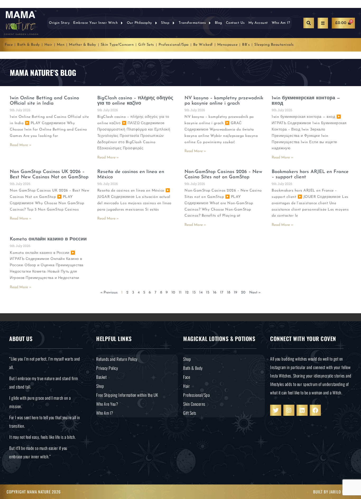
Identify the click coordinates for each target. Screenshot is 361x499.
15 (207, 293)
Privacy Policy (107, 368)
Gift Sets (146, 45)
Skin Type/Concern (117, 45)
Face (9, 45)
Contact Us (235, 23)
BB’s (246, 45)
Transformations (192, 23)
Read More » (20, 145)
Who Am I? (281, 23)
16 (214, 293)
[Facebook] (315, 410)
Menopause (227, 45)
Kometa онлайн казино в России (48, 239)
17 (221, 293)
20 (243, 293)
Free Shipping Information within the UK (127, 395)
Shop (165, 23)
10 (173, 293)
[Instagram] (288, 410)
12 (187, 293)
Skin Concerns (194, 404)
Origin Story (59, 23)
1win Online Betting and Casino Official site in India (44, 101)
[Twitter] (275, 410)
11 (180, 293)
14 (200, 293)
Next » (255, 293)
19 (235, 293)
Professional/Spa (174, 45)
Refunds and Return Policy (116, 359)
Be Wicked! (203, 45)
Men (61, 45)
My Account (258, 23)
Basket (101, 377)
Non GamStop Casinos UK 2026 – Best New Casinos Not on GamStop (49, 175)
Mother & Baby (82, 45)
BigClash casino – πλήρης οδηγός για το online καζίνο (135, 101)
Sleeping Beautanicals (274, 45)
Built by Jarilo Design (333, 492)
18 (228, 293)
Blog (218, 23)
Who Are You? (107, 404)
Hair (48, 45)
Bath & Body (28, 45)
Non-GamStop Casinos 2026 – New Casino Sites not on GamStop (223, 175)
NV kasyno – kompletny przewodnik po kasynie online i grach (223, 101)
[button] (308, 23)
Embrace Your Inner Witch (95, 23)
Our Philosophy (139, 23)
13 (194, 293)
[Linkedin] (302, 410)
